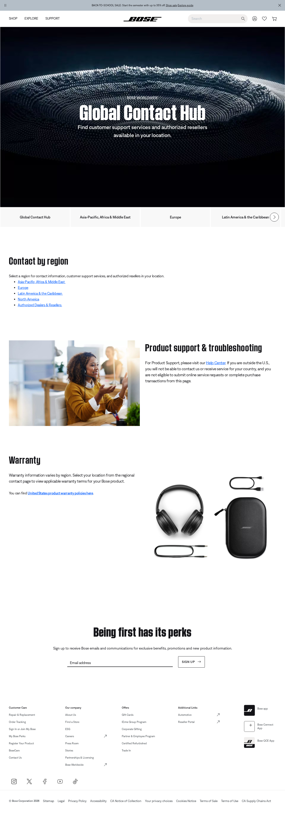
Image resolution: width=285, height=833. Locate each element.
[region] (142, 5)
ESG (67, 729)
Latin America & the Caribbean (245, 217)
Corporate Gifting (132, 729)
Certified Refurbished (134, 743)
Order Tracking (17, 722)
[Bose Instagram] (14, 781)
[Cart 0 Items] (274, 19)
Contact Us (15, 757)
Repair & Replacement (22, 714)
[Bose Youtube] (60, 781)
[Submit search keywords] (243, 18)
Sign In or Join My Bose (22, 729)
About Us (70, 714)
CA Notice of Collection (125, 801)
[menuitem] (15, 19)
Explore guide (185, 5)
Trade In (126, 750)
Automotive (184, 714)
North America (28, 299)
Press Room (72, 743)
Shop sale (171, 5)
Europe (175, 217)
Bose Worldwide (74, 764)
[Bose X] (29, 781)
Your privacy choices (159, 801)
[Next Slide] (274, 217)
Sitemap (48, 801)
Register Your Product (21, 743)
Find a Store (72, 722)
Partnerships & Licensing (79, 757)
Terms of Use (229, 801)
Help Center (215, 362)
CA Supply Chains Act (256, 801)
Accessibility (98, 801)
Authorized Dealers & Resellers (40, 305)
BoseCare (14, 750)
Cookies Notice (186, 801)
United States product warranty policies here (60, 493)
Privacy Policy (77, 801)
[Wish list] (264, 18)
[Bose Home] (142, 18)
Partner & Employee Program (138, 736)
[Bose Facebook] (45, 781)
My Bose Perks (17, 736)
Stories (69, 750)
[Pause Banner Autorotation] (5, 5)
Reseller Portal (186, 722)
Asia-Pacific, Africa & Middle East (105, 217)
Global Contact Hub (35, 217)
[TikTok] (75, 781)
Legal (61, 801)
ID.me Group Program (134, 722)
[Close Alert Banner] (279, 5)
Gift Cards (127, 714)
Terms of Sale (209, 801)
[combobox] (218, 18)
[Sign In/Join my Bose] (254, 18)
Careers (69, 736)
